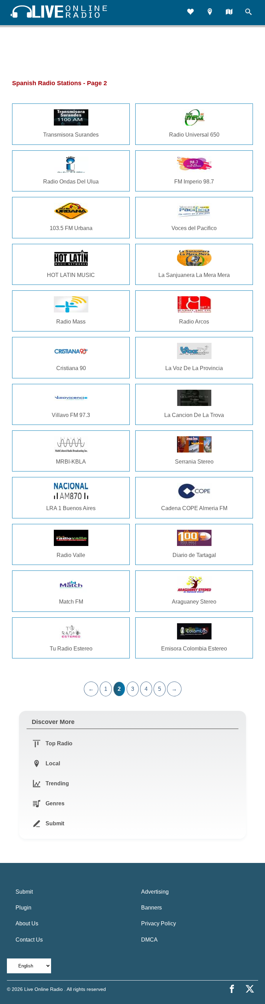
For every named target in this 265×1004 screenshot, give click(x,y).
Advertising (155, 892)
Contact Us (29, 940)
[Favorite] (190, 12)
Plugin (23, 908)
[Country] (229, 12)
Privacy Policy (158, 923)
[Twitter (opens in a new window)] (250, 989)
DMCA (149, 940)
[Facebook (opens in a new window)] (232, 989)
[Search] (248, 12)
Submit (24, 892)
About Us (27, 923)
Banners (151, 908)
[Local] (209, 12)
